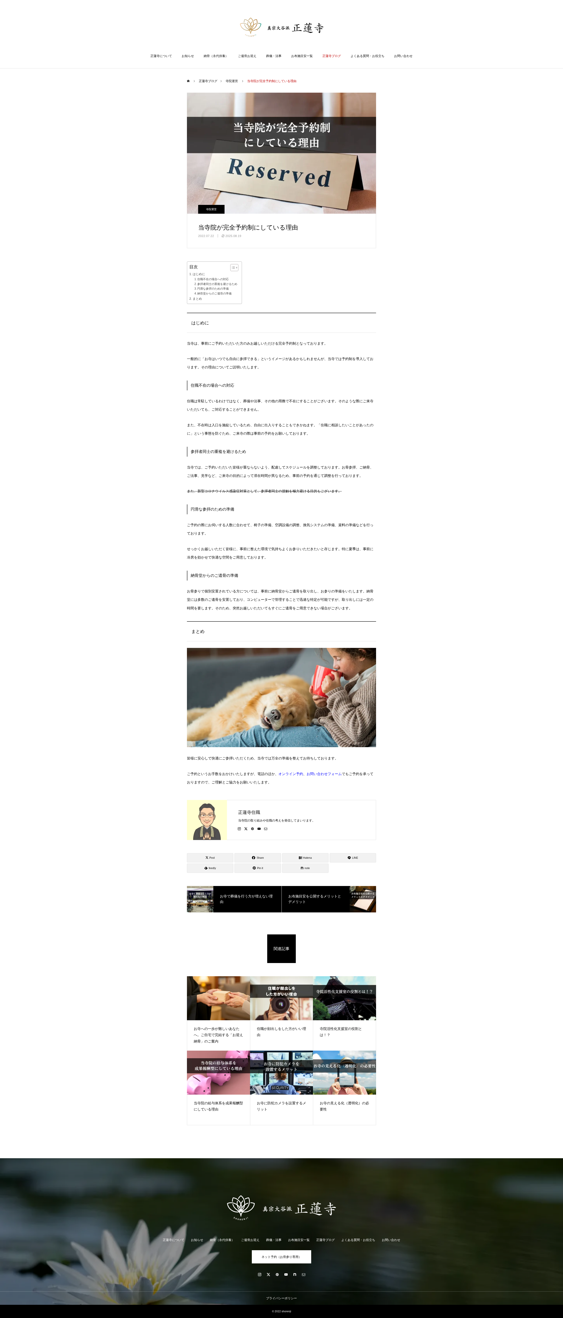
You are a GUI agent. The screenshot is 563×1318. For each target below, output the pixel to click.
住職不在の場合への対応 (213, 279)
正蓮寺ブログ (331, 56)
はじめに (199, 274)
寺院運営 (211, 209)
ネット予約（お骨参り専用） (281, 1257)
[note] (294, 1274)
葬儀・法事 (274, 56)
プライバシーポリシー (281, 1298)
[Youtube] (259, 828)
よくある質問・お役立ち (367, 56)
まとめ (197, 298)
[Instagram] (239, 828)
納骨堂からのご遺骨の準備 (214, 293)
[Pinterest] (252, 828)
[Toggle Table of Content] (232, 267)
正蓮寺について (161, 56)
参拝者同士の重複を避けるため (217, 284)
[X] (246, 828)
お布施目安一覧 (302, 56)
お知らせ (188, 56)
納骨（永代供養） (216, 56)
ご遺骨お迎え (247, 56)
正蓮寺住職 (249, 812)
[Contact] (265, 828)
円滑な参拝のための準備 (213, 288)
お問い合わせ (403, 56)
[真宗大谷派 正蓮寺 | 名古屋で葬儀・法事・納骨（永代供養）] (281, 27)
